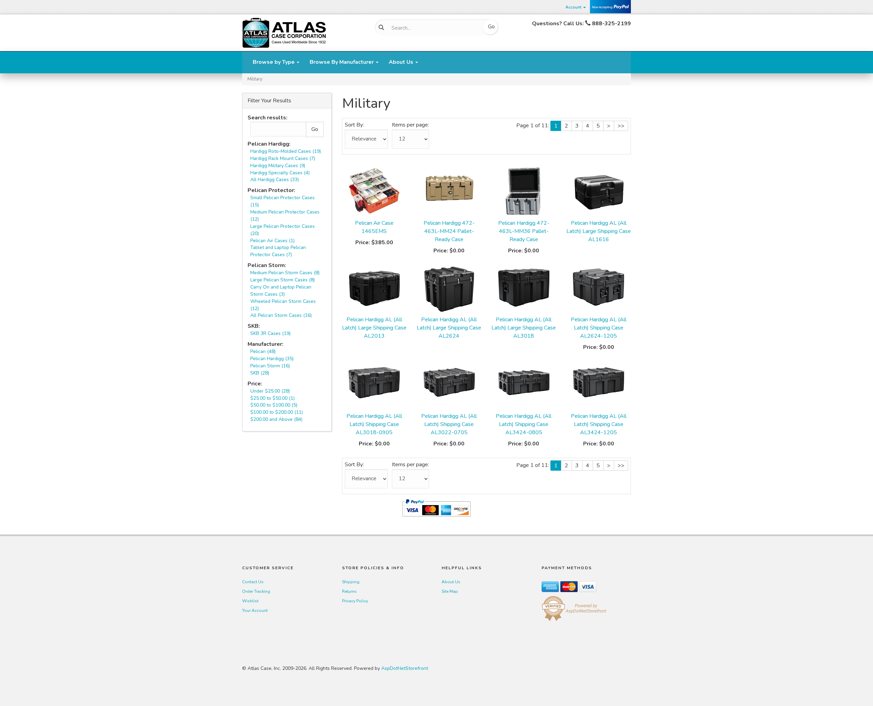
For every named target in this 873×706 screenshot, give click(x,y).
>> (621, 126)
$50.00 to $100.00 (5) (273, 405)
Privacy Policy (355, 601)
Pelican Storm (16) (270, 366)
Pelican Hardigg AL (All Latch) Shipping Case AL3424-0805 (523, 424)
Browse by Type (274, 62)
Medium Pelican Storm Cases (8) (285, 272)
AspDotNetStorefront (404, 668)
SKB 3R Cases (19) (270, 333)
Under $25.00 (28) (270, 391)
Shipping (350, 582)
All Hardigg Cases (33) (274, 179)
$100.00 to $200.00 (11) (276, 412)
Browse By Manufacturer (342, 62)
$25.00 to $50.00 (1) (272, 398)
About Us (402, 62)
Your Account (255, 610)
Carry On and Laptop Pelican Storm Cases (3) (280, 290)
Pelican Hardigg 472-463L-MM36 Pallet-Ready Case (523, 231)
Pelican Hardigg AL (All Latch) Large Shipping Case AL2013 (374, 328)
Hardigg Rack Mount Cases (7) (282, 158)
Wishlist (250, 601)
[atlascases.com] (284, 32)
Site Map (450, 591)
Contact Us (253, 582)
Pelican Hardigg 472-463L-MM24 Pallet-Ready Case (449, 231)
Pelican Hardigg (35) (272, 358)
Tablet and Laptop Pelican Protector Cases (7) (278, 251)
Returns (349, 591)
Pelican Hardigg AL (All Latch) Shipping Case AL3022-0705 (449, 424)
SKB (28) (259, 373)
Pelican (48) (263, 351)
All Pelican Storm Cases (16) (281, 315)
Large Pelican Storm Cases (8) (282, 280)
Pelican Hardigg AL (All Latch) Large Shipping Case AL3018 (523, 328)
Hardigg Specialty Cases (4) (280, 173)
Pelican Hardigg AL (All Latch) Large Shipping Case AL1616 (598, 231)
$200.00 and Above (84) (276, 419)
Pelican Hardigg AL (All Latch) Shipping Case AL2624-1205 (598, 328)
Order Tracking (256, 591)
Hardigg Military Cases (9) (277, 165)
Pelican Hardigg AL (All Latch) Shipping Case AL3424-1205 (598, 424)
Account (573, 7)
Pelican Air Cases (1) (272, 240)
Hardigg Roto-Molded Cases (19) (285, 151)
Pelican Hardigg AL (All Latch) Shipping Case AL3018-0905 (374, 424)
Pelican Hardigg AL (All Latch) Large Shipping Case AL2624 (449, 328)
